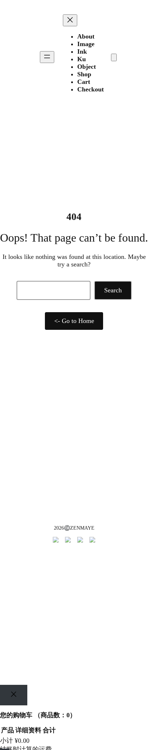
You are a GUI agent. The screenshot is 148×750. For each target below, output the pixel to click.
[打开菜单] (47, 57)
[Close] (13, 695)
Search (113, 290)
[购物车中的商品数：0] (114, 57)
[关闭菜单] (70, 20)
